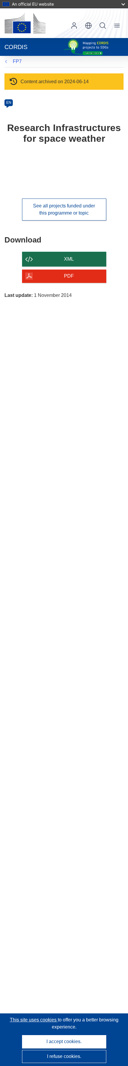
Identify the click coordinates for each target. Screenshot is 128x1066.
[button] (88, 25)
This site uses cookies (34, 1019)
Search (102, 25)
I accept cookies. (64, 1041)
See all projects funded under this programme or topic (64, 209)
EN (8, 102)
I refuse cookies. (64, 1056)
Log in (74, 25)
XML (69, 259)
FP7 (17, 61)
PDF (69, 275)
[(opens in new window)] (25, 23)
